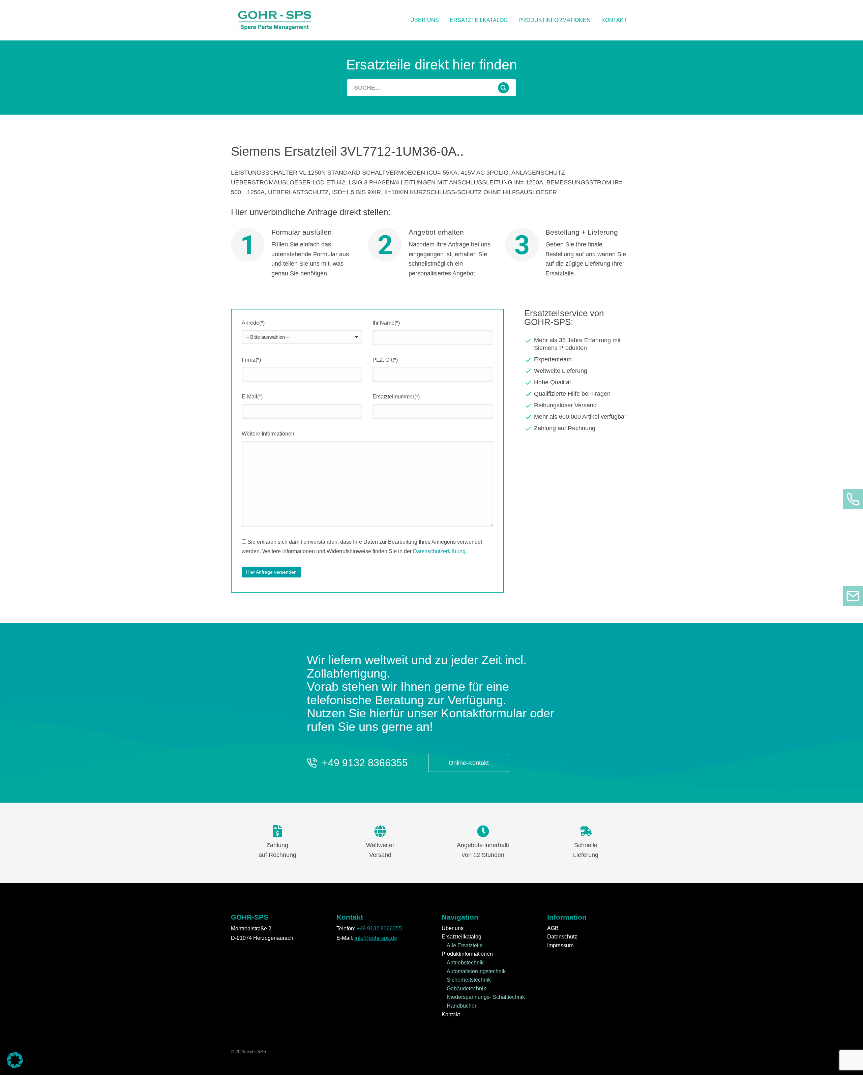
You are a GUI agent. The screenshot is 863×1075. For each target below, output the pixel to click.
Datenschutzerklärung (439, 551)
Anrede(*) (253, 323)
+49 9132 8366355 (365, 762)
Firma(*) (251, 360)
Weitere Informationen (268, 434)
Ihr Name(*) (386, 323)
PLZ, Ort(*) (385, 360)
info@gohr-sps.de (376, 938)
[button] (15, 1060)
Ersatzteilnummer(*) (396, 396)
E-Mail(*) (252, 396)
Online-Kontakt (469, 762)
